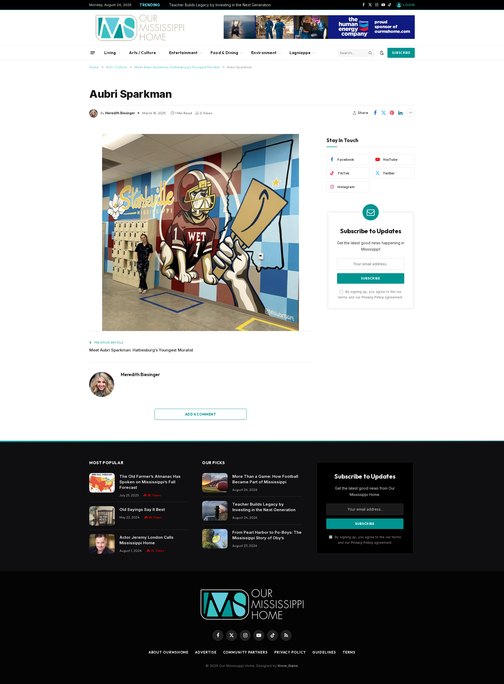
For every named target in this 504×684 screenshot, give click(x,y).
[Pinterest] (71, 189)
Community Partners (245, 652)
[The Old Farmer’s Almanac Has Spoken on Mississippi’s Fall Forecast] (102, 483)
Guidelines (324, 652)
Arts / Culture (142, 52)
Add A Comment (200, 414)
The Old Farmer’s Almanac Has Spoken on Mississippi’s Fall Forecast (150, 482)
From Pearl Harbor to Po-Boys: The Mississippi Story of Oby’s (267, 535)
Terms (349, 652)
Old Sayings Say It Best (142, 509)
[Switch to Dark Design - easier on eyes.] (382, 53)
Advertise (205, 652)
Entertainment (183, 52)
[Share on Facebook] (375, 113)
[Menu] (93, 52)
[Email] (71, 201)
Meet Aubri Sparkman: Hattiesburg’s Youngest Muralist (141, 350)
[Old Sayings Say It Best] (102, 516)
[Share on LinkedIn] (400, 113)
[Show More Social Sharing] (410, 113)
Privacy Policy (373, 297)
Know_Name (288, 666)
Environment (263, 52)
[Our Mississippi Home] (140, 27)
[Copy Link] (71, 214)
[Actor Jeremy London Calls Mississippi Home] (102, 544)
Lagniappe (300, 52)
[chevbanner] (319, 37)
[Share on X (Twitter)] (383, 113)
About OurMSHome (169, 652)
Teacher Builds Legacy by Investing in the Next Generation (220, 5)
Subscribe (401, 53)
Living (110, 52)
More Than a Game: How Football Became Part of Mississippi (265, 479)
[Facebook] (71, 151)
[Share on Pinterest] (392, 113)
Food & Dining (224, 52)
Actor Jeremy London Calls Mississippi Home (146, 540)
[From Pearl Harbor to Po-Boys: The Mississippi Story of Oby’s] (215, 539)
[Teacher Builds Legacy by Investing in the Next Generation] (215, 511)
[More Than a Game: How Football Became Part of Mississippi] (215, 483)
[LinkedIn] (71, 176)
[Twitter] (71, 164)
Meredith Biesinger (120, 113)
